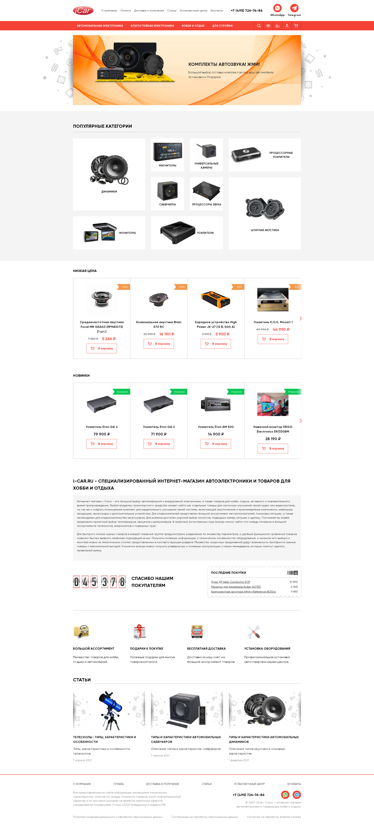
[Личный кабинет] (287, 25)
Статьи (171, 10)
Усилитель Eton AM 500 (216, 427)
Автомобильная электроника (100, 25)
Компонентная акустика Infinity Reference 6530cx (243, 591)
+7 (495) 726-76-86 (247, 10)
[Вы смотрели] (268, 25)
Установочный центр (193, 10)
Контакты (217, 10)
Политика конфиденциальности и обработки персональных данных (117, 816)
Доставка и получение (149, 10)
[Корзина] (296, 25)
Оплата (125, 10)
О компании (109, 10)
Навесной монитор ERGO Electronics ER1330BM (272, 429)
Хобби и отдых (193, 25)
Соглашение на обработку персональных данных (204, 816)
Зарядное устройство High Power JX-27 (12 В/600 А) (216, 324)
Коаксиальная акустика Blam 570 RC (158, 324)
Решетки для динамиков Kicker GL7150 (236, 586)
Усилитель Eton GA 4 (102, 427)
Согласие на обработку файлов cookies (274, 816)
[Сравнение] (277, 25)
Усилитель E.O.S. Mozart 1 (273, 322)
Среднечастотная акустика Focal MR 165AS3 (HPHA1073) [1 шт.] (102, 326)
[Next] (300, 318)
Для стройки (222, 25)
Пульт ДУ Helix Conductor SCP (230, 581)
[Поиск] (258, 25)
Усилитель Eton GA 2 (159, 427)
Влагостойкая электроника (152, 25)
